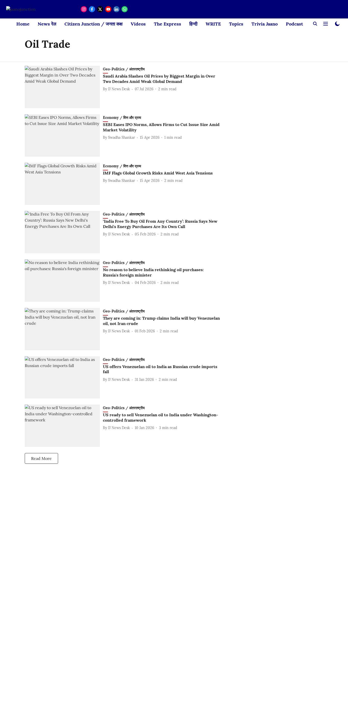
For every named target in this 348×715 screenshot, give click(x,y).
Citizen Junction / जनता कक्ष (93, 24)
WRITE (213, 24)
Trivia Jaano (264, 24)
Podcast (294, 24)
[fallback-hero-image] (64, 87)
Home (23, 24)
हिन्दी (193, 24)
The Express (167, 24)
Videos (138, 24)
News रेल (47, 24)
